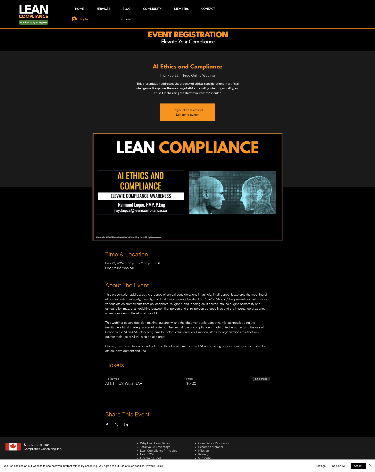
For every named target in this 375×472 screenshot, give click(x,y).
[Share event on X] (117, 424)
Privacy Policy (154, 466)
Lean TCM (147, 454)
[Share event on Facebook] (107, 424)
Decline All (338, 466)
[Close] (370, 466)
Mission (203, 450)
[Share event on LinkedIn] (126, 424)
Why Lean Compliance (155, 443)
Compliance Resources (213, 443)
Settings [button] (321, 466)
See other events (187, 115)
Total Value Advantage (155, 447)
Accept (358, 466)
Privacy (203, 454)
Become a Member (210, 447)
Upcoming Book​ (151, 458)
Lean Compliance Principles (158, 450)
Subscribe (204, 458)
